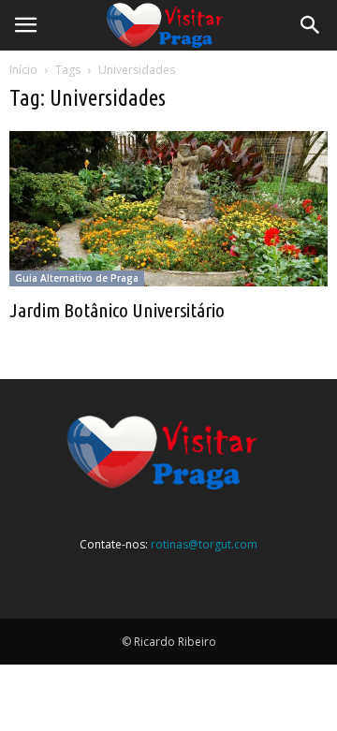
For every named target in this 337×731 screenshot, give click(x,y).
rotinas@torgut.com (204, 544)
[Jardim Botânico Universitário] (168, 208)
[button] (311, 25)
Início (23, 70)
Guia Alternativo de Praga (77, 278)
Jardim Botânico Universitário (117, 310)
